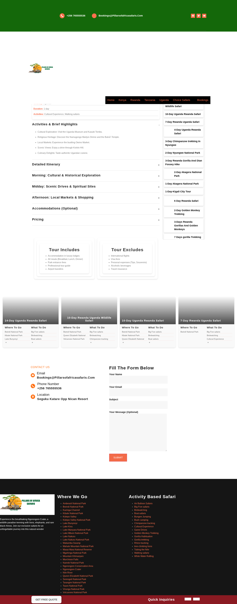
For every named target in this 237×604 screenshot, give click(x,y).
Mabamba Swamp (72, 543)
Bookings (202, 100)
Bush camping (141, 520)
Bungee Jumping (142, 516)
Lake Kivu (68, 526)
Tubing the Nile (141, 549)
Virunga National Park (73, 589)
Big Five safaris (141, 507)
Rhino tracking (141, 543)
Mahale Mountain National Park (78, 546)
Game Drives (140, 530)
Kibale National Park (73, 513)
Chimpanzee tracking (144, 523)
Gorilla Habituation (143, 536)
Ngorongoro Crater (72, 569)
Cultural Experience (144, 526)
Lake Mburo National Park (75, 533)
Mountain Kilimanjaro (73, 556)
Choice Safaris (181, 100)
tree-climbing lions (143, 546)
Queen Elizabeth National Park (78, 576)
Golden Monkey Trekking (146, 533)
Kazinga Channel (71, 510)
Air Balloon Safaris (143, 503)
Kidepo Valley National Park (76, 520)
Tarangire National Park (74, 582)
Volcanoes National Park (75, 592)
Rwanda (135, 100)
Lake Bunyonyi (70, 523)
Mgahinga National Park (74, 553)
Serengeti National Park (74, 579)
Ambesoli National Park (74, 503)
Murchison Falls (70, 559)
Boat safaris (140, 513)
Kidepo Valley (69, 516)
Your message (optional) (123, 412)
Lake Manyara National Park (77, 530)
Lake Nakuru (69, 536)
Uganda (164, 100)
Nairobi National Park (73, 563)
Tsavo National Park (72, 586)
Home (111, 100)
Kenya (122, 100)
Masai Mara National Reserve (77, 549)
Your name (115, 374)
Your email (115, 387)
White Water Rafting (144, 556)
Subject (113, 399)
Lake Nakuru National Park (76, 540)
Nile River (68, 572)
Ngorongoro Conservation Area (78, 566)
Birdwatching (140, 510)
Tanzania (149, 100)
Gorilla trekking (141, 540)
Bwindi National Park (73, 507)
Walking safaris (141, 553)
